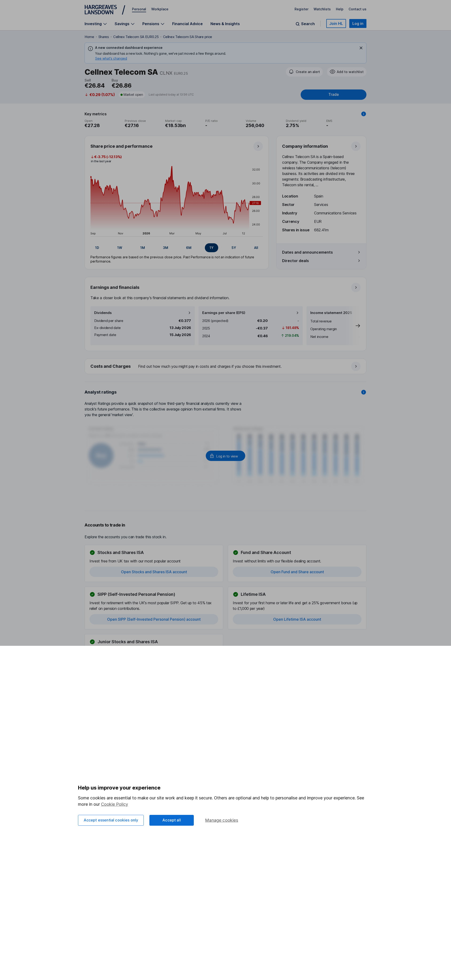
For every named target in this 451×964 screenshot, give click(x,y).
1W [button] (119, 248)
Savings (122, 24)
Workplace (159, 9)
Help (339, 9)
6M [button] (188, 248)
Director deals (295, 260)
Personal (139, 9)
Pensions (150, 24)
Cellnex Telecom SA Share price (187, 37)
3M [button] (165, 248)
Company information (305, 146)
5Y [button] (234, 248)
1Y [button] (212, 248)
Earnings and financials (114, 287)
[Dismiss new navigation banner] (361, 48)
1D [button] (97, 248)
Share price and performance (121, 146)
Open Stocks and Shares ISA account (154, 571)
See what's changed (111, 58)
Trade (333, 94)
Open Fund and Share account (297, 571)
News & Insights (225, 23)
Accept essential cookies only (111, 820)
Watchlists (322, 9)
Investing (93, 24)
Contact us (357, 9)
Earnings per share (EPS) (223, 312)
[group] (176, 247)
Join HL (336, 23)
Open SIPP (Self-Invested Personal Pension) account (154, 619)
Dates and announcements (307, 252)
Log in (357, 23)
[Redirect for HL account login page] (225, 456)
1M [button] (142, 248)
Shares (103, 37)
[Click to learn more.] (363, 114)
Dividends (103, 312)
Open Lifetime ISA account (297, 619)
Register (301, 9)
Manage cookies (221, 820)
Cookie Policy (114, 804)
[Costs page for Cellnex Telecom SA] (225, 366)
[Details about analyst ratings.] (363, 392)
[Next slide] (353, 325)
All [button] (256, 248)
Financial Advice (187, 23)
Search (308, 24)
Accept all (171, 820)
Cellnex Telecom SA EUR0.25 (136, 37)
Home (89, 37)
